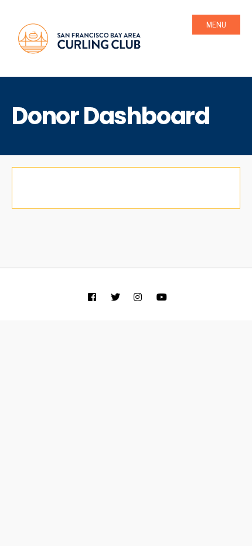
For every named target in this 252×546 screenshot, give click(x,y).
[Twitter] (114, 298)
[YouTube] (160, 298)
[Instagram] (137, 298)
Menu (216, 25)
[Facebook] (91, 298)
